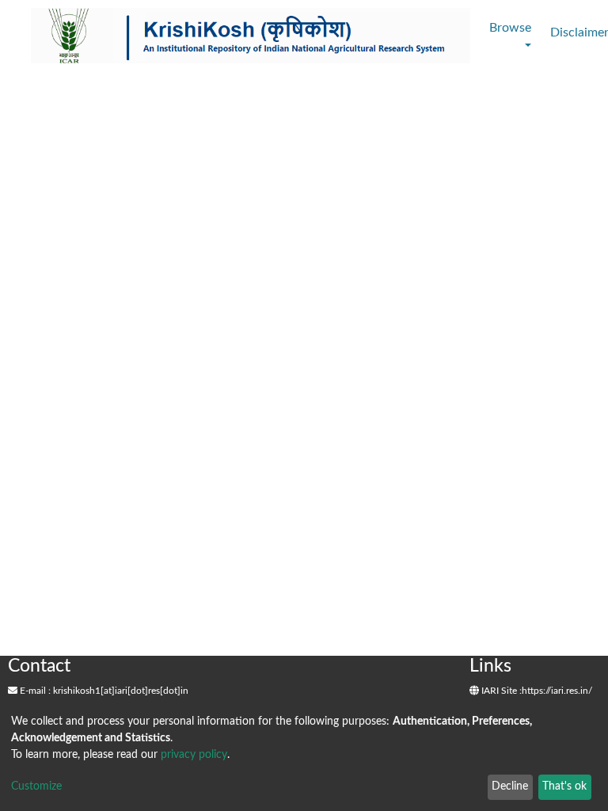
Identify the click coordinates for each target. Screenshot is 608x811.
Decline (510, 786)
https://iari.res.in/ (557, 690)
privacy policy (194, 754)
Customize (36, 786)
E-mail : (34, 690)
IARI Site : (500, 690)
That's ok (564, 786)
